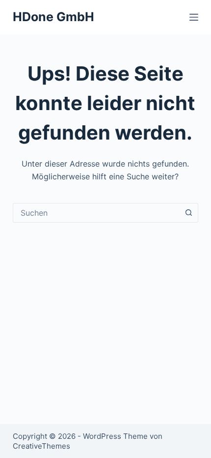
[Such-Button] (188, 212)
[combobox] (96, 213)
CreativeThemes (41, 446)
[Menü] (193, 17)
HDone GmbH (53, 16)
